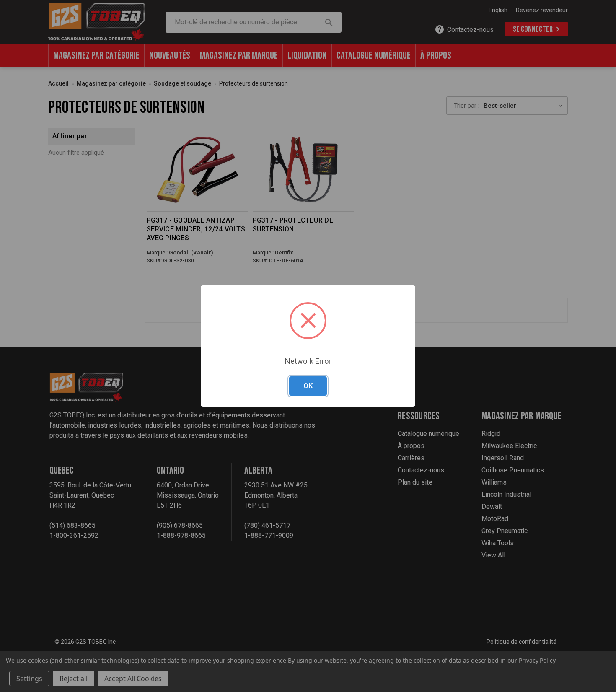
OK (308, 385)
